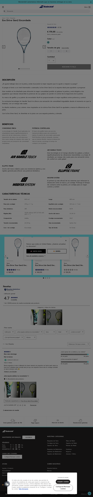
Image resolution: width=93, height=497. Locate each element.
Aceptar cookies (63, 482)
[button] (7, 484)
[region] (42, 483)
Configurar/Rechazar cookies (63, 488)
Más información (23, 489)
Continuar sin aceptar (63, 477)
